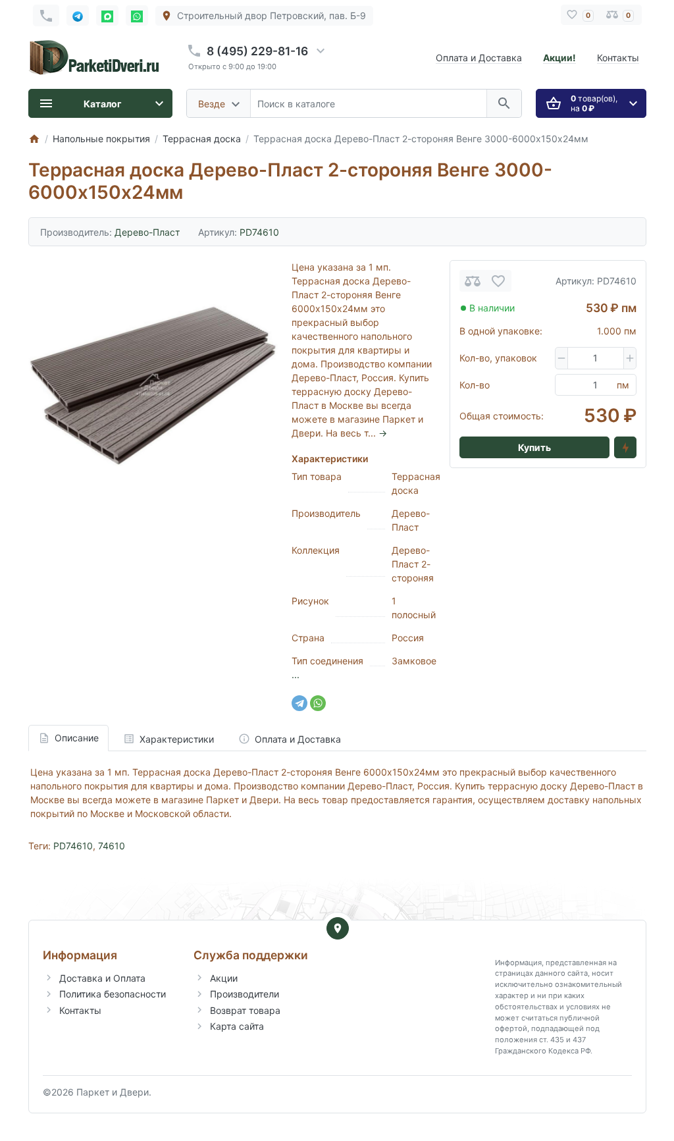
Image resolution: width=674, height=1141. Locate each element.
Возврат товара (245, 1010)
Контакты (618, 57)
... (295, 674)
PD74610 (73, 845)
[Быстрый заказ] (625, 448)
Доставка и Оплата (102, 978)
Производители (244, 993)
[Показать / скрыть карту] (337, 928)
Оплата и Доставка (479, 57)
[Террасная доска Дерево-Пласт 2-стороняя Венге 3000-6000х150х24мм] (153, 385)
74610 (111, 845)
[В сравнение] (472, 281)
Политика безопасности (112, 993)
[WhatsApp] (318, 703)
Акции (224, 978)
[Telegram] (299, 703)
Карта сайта (237, 1026)
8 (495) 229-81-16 (257, 51)
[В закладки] (498, 281)
